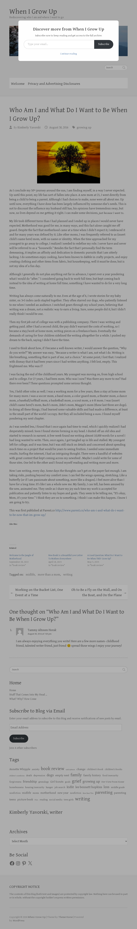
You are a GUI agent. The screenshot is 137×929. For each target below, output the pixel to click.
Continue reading (68, 53)
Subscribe (103, 44)
